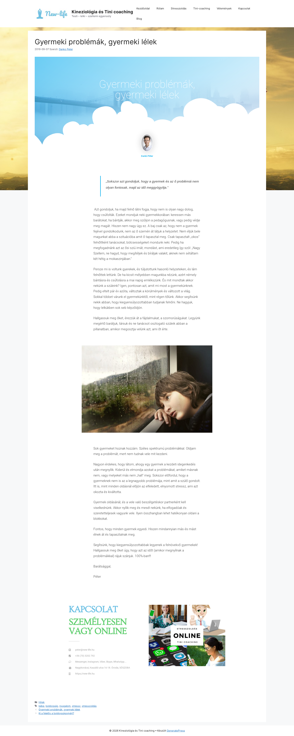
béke (41, 705)
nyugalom (65, 705)
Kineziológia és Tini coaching (102, 11)
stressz (76, 705)
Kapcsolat (244, 8)
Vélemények (224, 8)
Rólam (160, 8)
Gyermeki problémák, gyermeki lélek (59, 709)
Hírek (42, 702)
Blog (139, 18)
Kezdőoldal (143, 8)
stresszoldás (89, 705)
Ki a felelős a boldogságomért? (56, 713)
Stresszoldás (178, 8)
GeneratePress (176, 730)
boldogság (52, 705)
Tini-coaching (201, 8)
